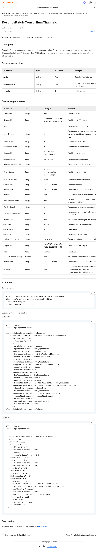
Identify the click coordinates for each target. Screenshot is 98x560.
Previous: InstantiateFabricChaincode (16, 535)
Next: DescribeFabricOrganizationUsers (81, 535)
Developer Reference (55, 13)
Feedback (53, 546)
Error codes (43, 526)
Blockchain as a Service (20, 13)
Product (92, 32)
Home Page (6, 13)
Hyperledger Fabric (82, 13)
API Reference (69, 13)
